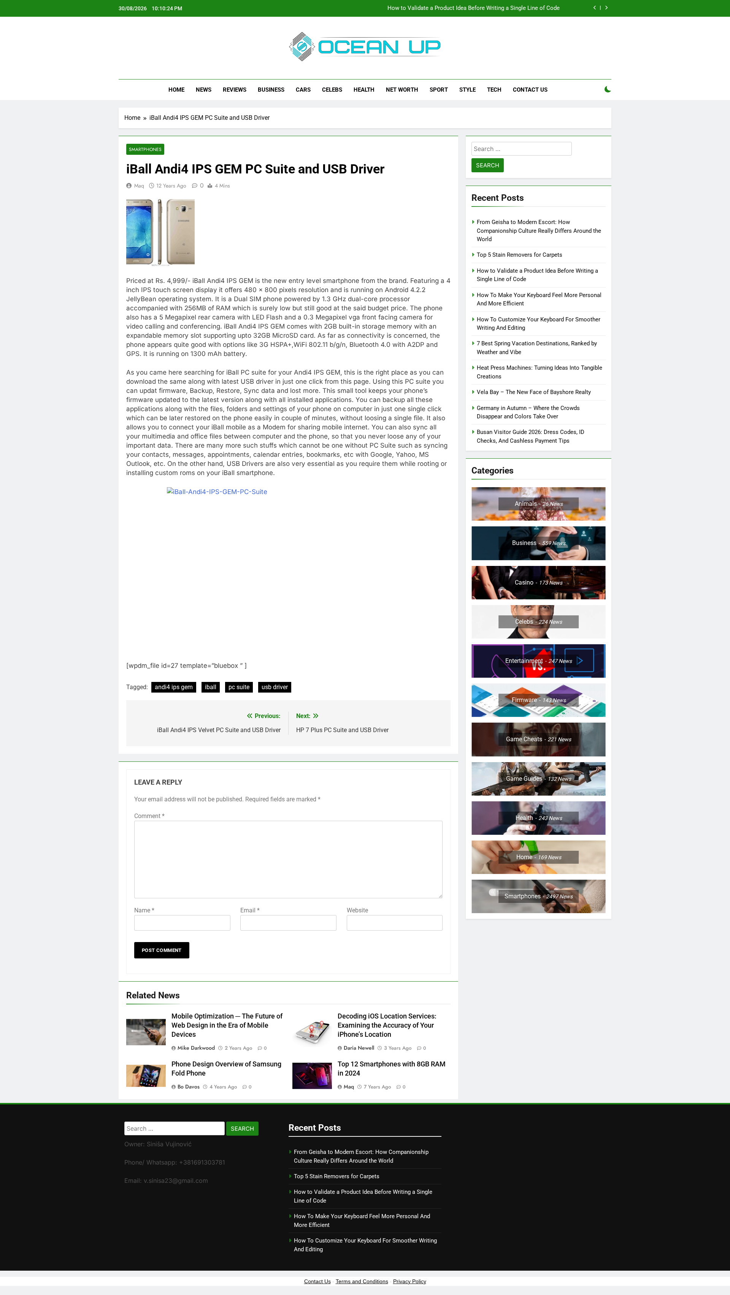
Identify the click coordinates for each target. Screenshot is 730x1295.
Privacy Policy (409, 1281)
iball (210, 687)
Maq (139, 185)
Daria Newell (359, 1048)
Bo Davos (189, 1086)
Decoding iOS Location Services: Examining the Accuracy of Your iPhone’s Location (387, 1025)
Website (357, 910)
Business (271, 89)
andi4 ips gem (174, 687)
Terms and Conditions (362, 1281)
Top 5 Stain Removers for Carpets (519, 254)
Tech (494, 89)
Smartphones (145, 149)
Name (144, 910)
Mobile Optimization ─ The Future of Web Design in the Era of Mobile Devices (226, 1025)
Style (467, 89)
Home (176, 89)
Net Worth (402, 89)
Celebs (332, 89)
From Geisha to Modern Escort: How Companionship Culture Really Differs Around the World (539, 231)
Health (364, 89)
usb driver (275, 687)
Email (250, 910)
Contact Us (530, 89)
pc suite (239, 687)
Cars (303, 89)
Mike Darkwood (196, 1048)
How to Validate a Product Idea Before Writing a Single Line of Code (473, 8)
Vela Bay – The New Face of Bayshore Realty (534, 392)
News (203, 89)
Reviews (234, 89)
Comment (149, 816)
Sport (439, 89)
